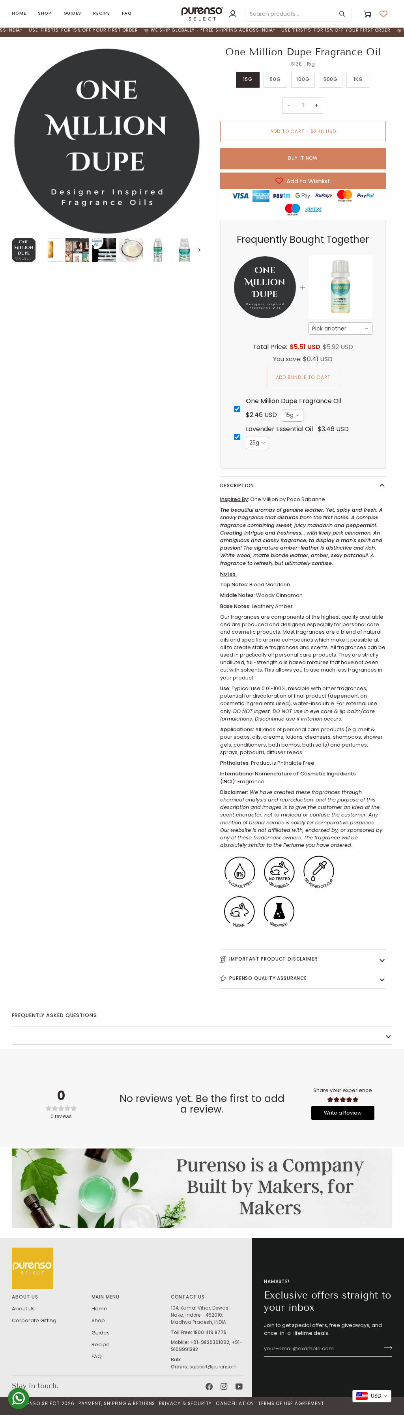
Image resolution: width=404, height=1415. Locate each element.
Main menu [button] (106, 1297)
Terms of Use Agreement (291, 1403)
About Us (23, 1308)
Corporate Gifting (34, 1320)
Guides (101, 1332)
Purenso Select (39, 1403)
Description (237, 485)
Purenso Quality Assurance (268, 978)
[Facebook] (209, 1386)
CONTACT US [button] (188, 1297)
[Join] (385, 1348)
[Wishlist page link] (383, 14)
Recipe (101, 1344)
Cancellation (235, 1403)
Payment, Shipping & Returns (117, 1403)
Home (99, 1308)
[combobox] (340, 328)
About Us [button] (25, 1297)
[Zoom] (107, 141)
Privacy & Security (185, 1403)
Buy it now (303, 158)
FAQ (97, 1356)
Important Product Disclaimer (273, 959)
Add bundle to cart (303, 377)
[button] (44, 13)
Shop (98, 1320)
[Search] (342, 14)
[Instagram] (224, 1386)
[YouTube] (239, 1386)
